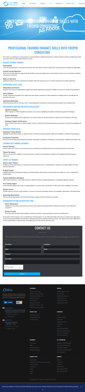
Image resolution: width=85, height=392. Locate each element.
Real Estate (60, 319)
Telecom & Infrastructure (63, 333)
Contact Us (59, 364)
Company (8, 254)
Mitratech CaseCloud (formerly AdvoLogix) (40, 362)
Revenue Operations (35, 315)
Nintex (31, 369)
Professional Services (62, 321)
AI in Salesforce (33, 300)
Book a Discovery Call (62, 371)
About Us (59, 360)
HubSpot (42, 3)
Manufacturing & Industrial (63, 331)
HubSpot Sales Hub (61, 298)
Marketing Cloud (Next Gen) (36, 296)
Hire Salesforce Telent (62, 369)
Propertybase (33, 360)
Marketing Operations (35, 317)
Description (8, 259)
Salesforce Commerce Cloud (36, 305)
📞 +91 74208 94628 (10, 316)
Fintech (59, 326)
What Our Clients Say (35, 350)
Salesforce (32, 3)
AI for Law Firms (61, 352)
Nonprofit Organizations (62, 328)
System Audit (60, 366)
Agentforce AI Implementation (64, 350)
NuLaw (31, 371)
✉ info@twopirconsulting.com (12, 314)
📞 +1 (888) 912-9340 (10, 328)
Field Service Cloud (34, 298)
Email (7, 249)
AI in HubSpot (60, 293)
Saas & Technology (61, 317)
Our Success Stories (34, 347)
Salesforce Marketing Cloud (36, 293)
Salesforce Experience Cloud (36, 307)
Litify (31, 373)
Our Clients (59, 362)
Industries (58, 3)
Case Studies (33, 343)
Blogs (31, 345)
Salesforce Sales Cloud (35, 291)
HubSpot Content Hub (62, 302)
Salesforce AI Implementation (64, 343)
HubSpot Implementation (63, 291)
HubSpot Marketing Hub (63, 296)
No (43, 390)
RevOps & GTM (70, 3)
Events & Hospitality (62, 335)
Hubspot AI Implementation (63, 345)
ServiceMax (33, 366)
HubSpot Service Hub (62, 300)
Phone (45, 249)
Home (23, 3)
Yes (81, 386)
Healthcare (59, 324)
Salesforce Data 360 (35, 302)
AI (50, 3)
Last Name (47, 244)
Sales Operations (34, 319)
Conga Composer (34, 364)
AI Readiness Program (62, 347)
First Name (8, 244)
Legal (58, 315)
